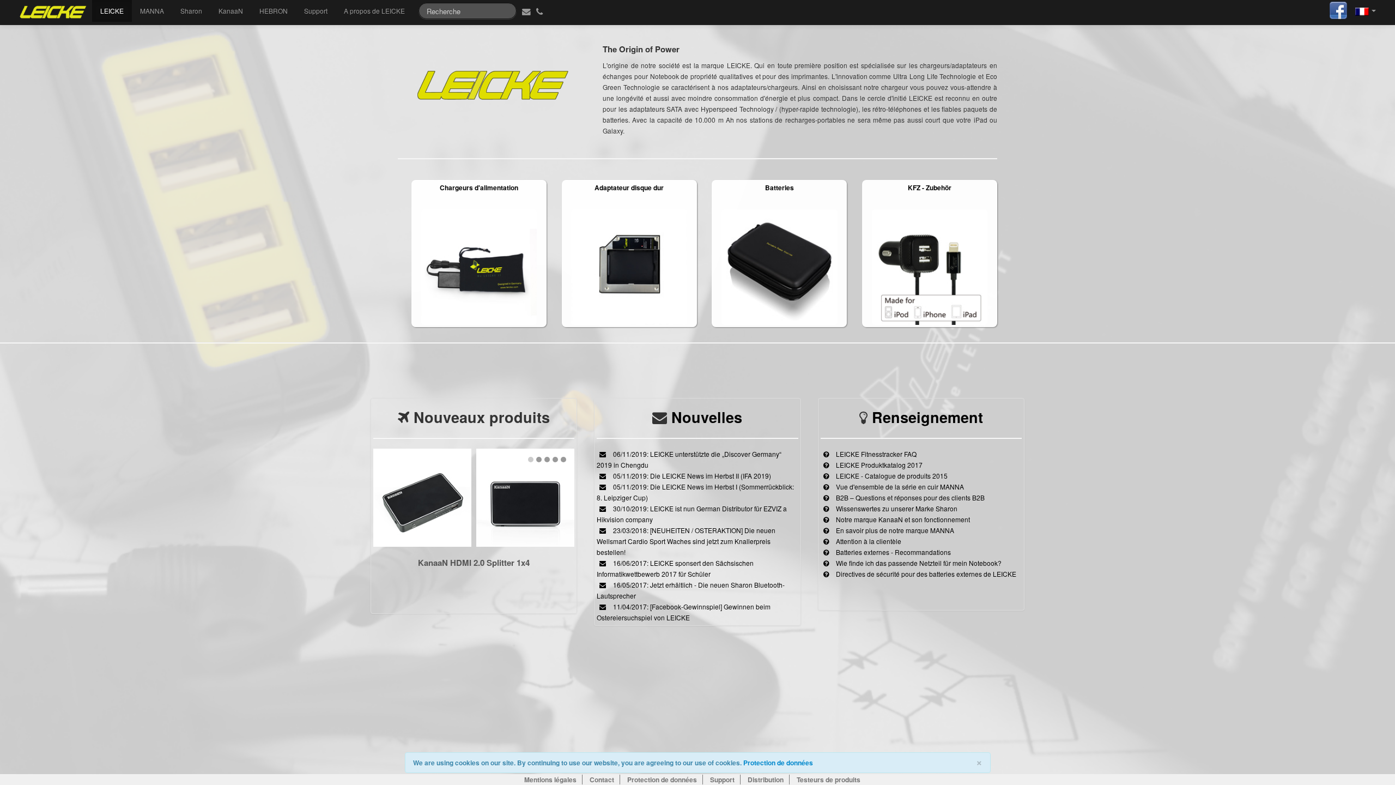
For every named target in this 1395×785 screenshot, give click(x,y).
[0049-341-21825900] (540, 11)
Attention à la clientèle (867, 541)
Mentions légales (550, 779)
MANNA (152, 10)
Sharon (191, 10)
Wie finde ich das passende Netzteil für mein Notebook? (918, 562)
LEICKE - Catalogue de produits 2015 (891, 475)
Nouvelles (706, 417)
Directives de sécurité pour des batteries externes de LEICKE (925, 573)
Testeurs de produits (828, 779)
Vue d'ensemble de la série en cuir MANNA (899, 486)
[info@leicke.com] (525, 11)
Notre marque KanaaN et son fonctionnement (902, 519)
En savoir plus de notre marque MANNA (894, 530)
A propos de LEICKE (374, 10)
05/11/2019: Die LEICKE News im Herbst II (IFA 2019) (691, 475)
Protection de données (778, 763)
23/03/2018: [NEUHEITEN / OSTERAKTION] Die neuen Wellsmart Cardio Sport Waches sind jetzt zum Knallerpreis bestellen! (686, 541)
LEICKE (112, 10)
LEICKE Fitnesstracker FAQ (875, 453)
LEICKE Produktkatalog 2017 (878, 464)
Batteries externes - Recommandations (892, 552)
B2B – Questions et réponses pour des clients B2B (909, 497)
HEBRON (273, 10)
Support (315, 10)
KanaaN (231, 10)
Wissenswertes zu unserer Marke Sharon (895, 508)
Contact (602, 779)
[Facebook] (1338, 9)
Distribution (766, 779)
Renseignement (927, 417)
